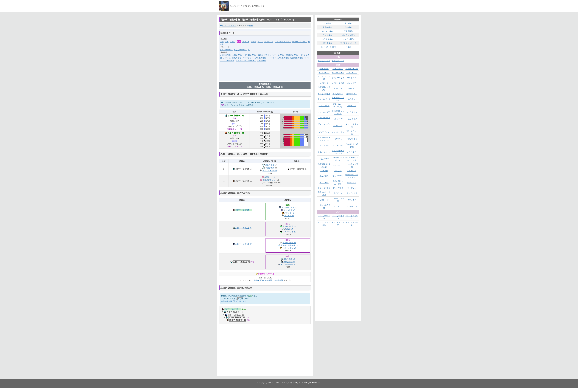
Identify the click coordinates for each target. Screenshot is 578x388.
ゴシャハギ (351, 106)
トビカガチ (324, 145)
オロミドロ (351, 88)
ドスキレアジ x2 (289, 248)
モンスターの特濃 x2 (289, 264)
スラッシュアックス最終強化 (254, 58)
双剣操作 (348, 27)
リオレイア (324, 200)
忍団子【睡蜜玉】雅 (243, 244)
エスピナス (324, 83)
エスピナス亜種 (338, 83)
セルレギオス (351, 119)
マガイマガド (338, 176)
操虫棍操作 (327, 43)
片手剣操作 (327, 27)
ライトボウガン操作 (348, 43)
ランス (260, 42)
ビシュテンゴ (338, 165)
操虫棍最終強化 (296, 58)
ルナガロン (337, 206)
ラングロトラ (351, 193)
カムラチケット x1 (289, 207)
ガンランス (268, 42)
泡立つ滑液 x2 (289, 210)
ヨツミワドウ (338, 188)
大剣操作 (327, 23)
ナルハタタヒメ (324, 152)
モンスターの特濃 (270, 171)
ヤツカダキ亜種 (324, 188)
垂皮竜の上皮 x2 (289, 226)
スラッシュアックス (283, 42)
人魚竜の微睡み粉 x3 (289, 245)
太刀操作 (348, 23)
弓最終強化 (261, 61)
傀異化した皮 (269, 177)
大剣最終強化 (225, 55)
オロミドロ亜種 (324, 94)
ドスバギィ (337, 139)
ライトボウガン (226, 50)
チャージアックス (299, 42)
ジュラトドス (351, 112)
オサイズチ (337, 88)
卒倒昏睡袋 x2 (289, 262)
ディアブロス (324, 132)
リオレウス (351, 200)
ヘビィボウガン (240, 50)
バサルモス (351, 152)
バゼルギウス (324, 159)
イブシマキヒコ (338, 78)
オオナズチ (351, 83)
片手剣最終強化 (250, 55)
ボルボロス (324, 176)
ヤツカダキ (351, 183)
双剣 (251, 25)
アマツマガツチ (351, 69)
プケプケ (324, 171)
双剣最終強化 (263, 55)
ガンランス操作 (348, 35)
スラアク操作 (327, 39)
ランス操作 (327, 35)
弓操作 (348, 47)
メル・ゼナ (324, 183)
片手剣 (232, 42)
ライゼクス (337, 193)
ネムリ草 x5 (289, 216)
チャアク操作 (348, 39)
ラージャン (351, 188)
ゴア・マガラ (324, 106)
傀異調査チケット (270, 180)
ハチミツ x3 (289, 213)
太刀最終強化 (237, 55)
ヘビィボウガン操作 (327, 47)
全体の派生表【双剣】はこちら (233, 301)
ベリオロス (351, 171)
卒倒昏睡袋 (269, 168)
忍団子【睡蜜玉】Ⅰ (243, 210)
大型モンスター (324, 61)
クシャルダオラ (324, 99)
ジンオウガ (337, 119)
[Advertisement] (265, 73)
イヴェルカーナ (338, 73)
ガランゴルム (351, 94)
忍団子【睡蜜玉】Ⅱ (243, 228)
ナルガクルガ (338, 145)
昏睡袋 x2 (289, 229)
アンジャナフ (324, 73)
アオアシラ (324, 69)
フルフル (338, 171)
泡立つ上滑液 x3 (289, 243)
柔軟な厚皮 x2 (289, 259)
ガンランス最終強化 (233, 58)
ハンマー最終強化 (277, 55)
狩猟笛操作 (348, 31)
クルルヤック (351, 99)
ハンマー (245, 42)
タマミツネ (337, 126)
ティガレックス (338, 132)
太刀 (226, 42)
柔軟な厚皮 (269, 165)
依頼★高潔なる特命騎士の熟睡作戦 (268, 280)
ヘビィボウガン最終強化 (246, 61)
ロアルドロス (351, 206)
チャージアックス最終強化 (278, 58)
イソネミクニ (351, 73)
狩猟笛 (253, 42)
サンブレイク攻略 (229, 25)
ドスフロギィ (351, 139)
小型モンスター (338, 61)
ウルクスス (351, 78)
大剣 (222, 42)
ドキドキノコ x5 (289, 232)
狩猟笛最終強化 (292, 55)
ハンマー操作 (327, 31)
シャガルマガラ (324, 112)
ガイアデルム (338, 94)
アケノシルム (338, 69)
